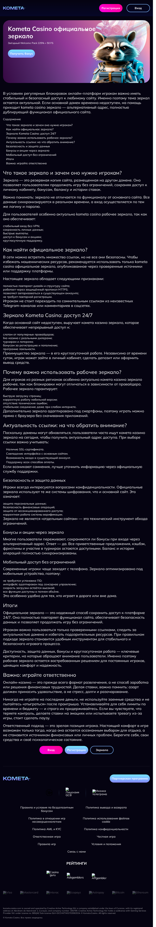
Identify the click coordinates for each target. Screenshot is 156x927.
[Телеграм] (99, 792)
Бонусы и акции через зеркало (27, 150)
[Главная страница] (14, 8)
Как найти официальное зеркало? (29, 129)
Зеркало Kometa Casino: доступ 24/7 (31, 133)
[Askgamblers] (75, 877)
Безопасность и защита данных (28, 146)
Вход (138, 8)
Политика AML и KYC (46, 829)
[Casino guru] (53, 877)
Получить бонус (21, 53)
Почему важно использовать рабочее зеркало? (39, 138)
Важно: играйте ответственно (26, 163)
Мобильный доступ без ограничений (31, 155)
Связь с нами (76, 851)
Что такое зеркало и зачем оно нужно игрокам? (39, 125)
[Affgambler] (99, 876)
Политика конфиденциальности (106, 829)
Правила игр (47, 844)
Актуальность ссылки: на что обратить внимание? (40, 142)
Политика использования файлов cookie (106, 820)
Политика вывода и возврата (106, 807)
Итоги (10, 159)
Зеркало (102, 750)
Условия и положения (106, 844)
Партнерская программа (130, 778)
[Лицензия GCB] (72, 793)
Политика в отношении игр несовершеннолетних (46, 820)
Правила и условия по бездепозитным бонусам (46, 809)
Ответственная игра (47, 836)
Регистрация (111, 8)
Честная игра (106, 836)
